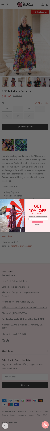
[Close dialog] (1, 200)
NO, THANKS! (37, 224)
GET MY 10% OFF (37, 222)
